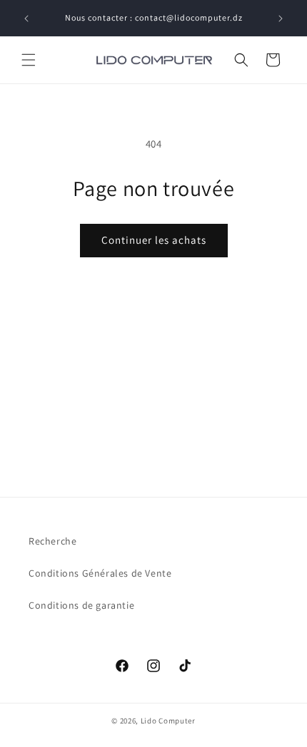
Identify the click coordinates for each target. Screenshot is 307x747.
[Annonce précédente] (26, 18)
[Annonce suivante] (280, 18)
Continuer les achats (153, 240)
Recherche (52, 541)
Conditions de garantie (81, 605)
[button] (28, 60)
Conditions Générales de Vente (100, 573)
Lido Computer (168, 721)
